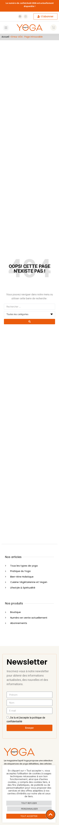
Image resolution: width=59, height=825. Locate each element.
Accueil (5, 36)
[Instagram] (25, 16)
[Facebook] (20, 16)
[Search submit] (29, 321)
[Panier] (53, 27)
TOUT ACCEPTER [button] (28, 816)
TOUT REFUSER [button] (29, 803)
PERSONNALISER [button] (29, 809)
